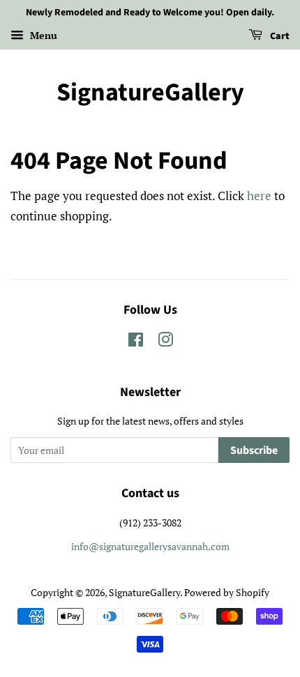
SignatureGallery (150, 92)
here (259, 196)
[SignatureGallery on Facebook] (136, 342)
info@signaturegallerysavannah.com (150, 546)
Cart (279, 36)
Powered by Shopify (226, 592)
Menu (42, 35)
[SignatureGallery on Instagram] (165, 342)
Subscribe (254, 450)
